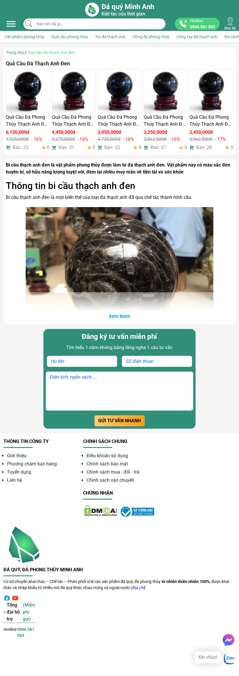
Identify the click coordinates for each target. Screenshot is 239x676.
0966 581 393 (25, 632)
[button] (119, 316)
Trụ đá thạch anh (110, 36)
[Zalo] (230, 658)
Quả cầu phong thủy (69, 36)
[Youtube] (15, 598)
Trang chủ (15, 52)
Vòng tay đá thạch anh (196, 36)
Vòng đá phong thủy (151, 36)
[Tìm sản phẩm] (29, 24)
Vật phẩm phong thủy (24, 36)
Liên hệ (14, 480)
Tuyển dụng (19, 472)
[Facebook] (6, 598)
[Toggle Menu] (11, 24)
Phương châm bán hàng (32, 464)
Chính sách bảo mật (107, 464)
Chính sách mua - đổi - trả (113, 472)
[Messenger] (229, 640)
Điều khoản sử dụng (107, 455)
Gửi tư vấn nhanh (119, 420)
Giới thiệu (17, 455)
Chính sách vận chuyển (110, 480)
